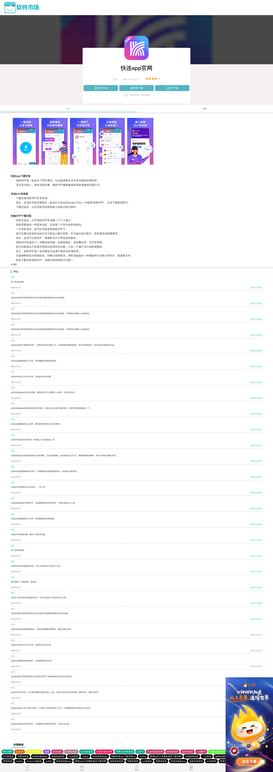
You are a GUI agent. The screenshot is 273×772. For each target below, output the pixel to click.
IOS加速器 (8, 756)
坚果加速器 (71, 751)
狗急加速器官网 (104, 751)
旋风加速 (57, 751)
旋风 (47, 751)
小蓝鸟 (140, 751)
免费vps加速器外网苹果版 (222, 751)
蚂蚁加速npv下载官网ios (123, 756)
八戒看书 (201, 751)
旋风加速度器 (34, 751)
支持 (252, 287)
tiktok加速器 (87, 751)
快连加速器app (40, 756)
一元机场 (206, 756)
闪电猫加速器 (191, 756)
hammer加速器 (34, 761)
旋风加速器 (187, 751)
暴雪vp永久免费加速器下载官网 (165, 756)
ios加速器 (73, 756)
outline (85, 756)
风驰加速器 (172, 751)
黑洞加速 (7, 761)
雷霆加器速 (23, 756)
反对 (258, 287)
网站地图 (7, 751)
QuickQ (19, 751)
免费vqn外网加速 (124, 751)
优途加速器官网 (155, 751)
